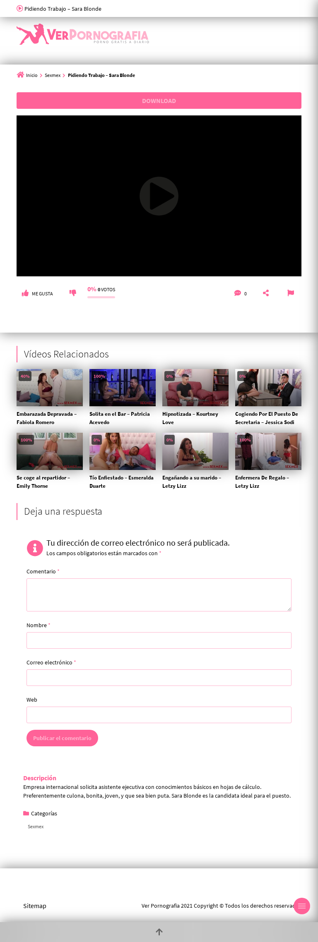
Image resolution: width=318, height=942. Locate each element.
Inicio (32, 75)
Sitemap (34, 905)
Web (31, 699)
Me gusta (42, 293)
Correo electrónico (51, 662)
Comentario (43, 571)
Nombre (38, 625)
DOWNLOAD (159, 100)
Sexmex (52, 75)
